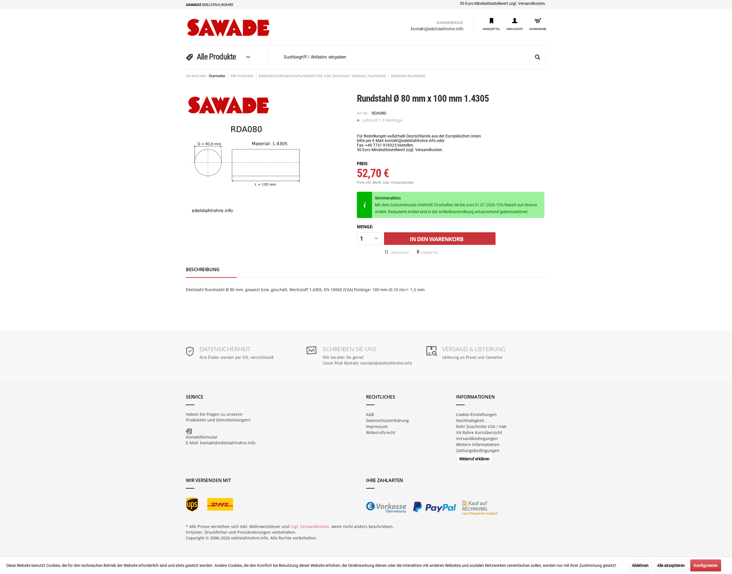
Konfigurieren (706, 565)
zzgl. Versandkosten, (310, 526)
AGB (370, 414)
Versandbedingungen (477, 438)
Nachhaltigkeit (470, 420)
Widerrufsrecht (380, 432)
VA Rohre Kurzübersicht (479, 432)
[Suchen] (537, 57)
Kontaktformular (202, 437)
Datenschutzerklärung (387, 420)
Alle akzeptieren (671, 565)
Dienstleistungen (232, 420)
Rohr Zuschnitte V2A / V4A (481, 426)
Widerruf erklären (474, 459)
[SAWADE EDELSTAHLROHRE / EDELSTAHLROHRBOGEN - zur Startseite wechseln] (240, 27)
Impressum (377, 426)
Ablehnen (640, 565)
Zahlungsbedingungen (478, 450)
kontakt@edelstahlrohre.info (437, 28)
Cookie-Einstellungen (476, 414)
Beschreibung (203, 269)
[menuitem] (491, 24)
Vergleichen (399, 252)
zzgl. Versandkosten (398, 183)
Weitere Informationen (478, 444)
